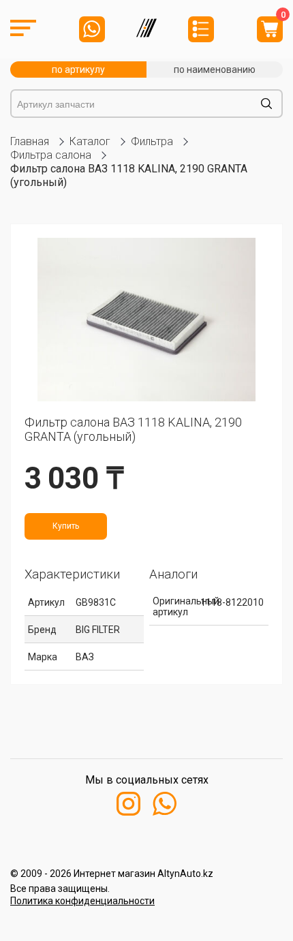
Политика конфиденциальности (82, 900)
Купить (65, 526)
